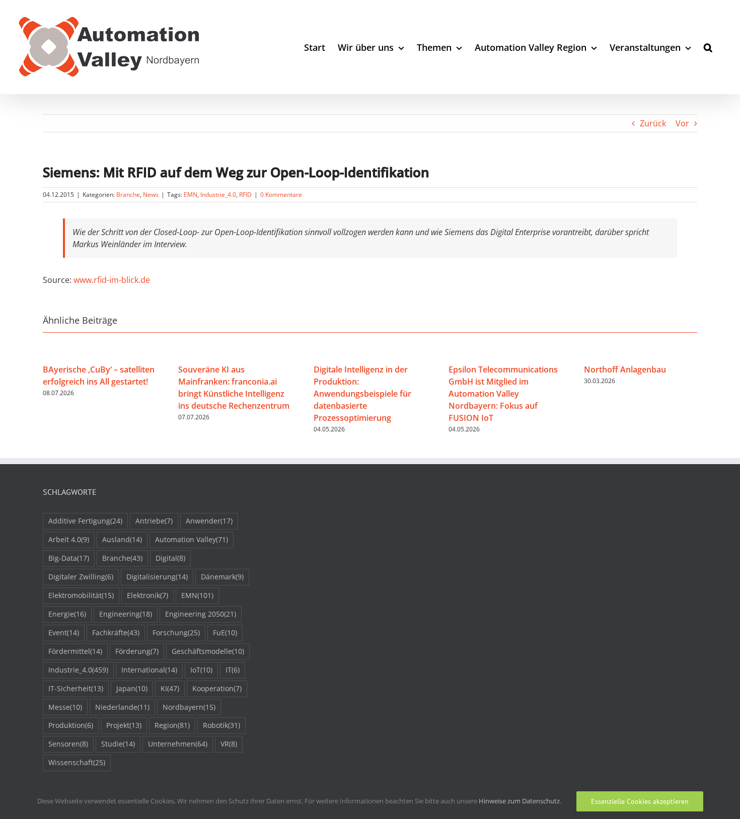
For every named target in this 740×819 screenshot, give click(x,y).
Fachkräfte (115, 632)
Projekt (123, 725)
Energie (67, 614)
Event (63, 632)
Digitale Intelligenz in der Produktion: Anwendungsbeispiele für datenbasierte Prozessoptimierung (362, 393)
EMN (190, 194)
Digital (170, 558)
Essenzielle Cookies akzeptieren (640, 801)
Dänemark (222, 576)
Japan (131, 688)
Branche (128, 194)
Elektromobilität (81, 595)
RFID (245, 194)
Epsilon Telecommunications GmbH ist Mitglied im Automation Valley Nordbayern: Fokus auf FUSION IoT (503, 393)
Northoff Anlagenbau (625, 369)
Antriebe (154, 521)
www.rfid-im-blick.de (111, 279)
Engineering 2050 (200, 614)
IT (233, 670)
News (151, 194)
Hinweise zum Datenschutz (519, 800)
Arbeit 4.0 (68, 539)
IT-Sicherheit (75, 688)
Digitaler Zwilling (80, 576)
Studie (118, 744)
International (149, 670)
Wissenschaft (76, 762)
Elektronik (147, 595)
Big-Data (68, 558)
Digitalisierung (157, 576)
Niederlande (122, 707)
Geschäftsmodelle (208, 651)
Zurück (653, 123)
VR (228, 744)
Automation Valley (191, 539)
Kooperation (217, 688)
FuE (225, 632)
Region (172, 725)
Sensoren (68, 744)
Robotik (221, 725)
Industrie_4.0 (218, 194)
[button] (708, 47)
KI (170, 688)
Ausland (122, 539)
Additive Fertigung (85, 521)
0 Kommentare (281, 194)
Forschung (176, 632)
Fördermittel (75, 651)
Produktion (70, 725)
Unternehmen (177, 744)
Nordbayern (189, 707)
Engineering (125, 614)
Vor (682, 123)
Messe (65, 707)
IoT (201, 670)
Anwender (209, 521)
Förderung (137, 651)
